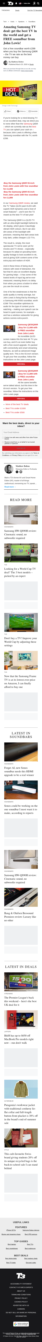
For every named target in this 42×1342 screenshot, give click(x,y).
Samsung (28, 124)
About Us (21, 1291)
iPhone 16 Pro (11, 1230)
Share (9, 111)
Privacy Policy (17, 455)
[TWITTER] (17, 471)
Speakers (21, 21)
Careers (21, 1309)
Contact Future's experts (21, 1287)
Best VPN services (31, 1234)
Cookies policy (21, 1302)
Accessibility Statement (21, 1284)
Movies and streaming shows (11, 1234)
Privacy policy (21, 1298)
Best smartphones (12, 1248)
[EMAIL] (21, 471)
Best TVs (30, 1244)
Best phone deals (11, 1258)
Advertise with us (21, 1305)
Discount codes (31, 1262)
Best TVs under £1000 (16, 408)
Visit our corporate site (28, 1334)
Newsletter (34, 111)
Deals (17, 10)
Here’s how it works (27, 71)
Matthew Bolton (17, 62)
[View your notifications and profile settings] (16, 3)
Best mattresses (30, 1248)
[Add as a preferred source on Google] (21, 1324)
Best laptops (12, 1244)
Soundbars (31, 21)
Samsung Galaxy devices (31, 1230)
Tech (4, 21)
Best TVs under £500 (15, 412)
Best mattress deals (31, 1258)
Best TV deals (11, 1262)
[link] (10, 328)
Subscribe (27, 3)
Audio (12, 21)
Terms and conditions (21, 1294)
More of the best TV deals (17, 404)
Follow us (23, 111)
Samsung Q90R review (19, 203)
